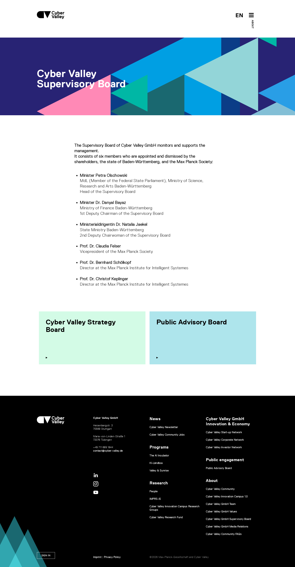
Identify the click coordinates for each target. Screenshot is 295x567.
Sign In (45, 555)
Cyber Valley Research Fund (166, 517)
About (252, 24)
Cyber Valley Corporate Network (225, 439)
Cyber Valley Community (220, 488)
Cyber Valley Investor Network (224, 447)
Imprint (97, 557)
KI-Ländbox (156, 462)
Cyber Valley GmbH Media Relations (227, 526)
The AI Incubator (159, 455)
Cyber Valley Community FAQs (224, 534)
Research (159, 483)
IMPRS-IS (155, 498)
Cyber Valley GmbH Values (221, 511)
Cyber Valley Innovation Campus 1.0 (227, 496)
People (154, 491)
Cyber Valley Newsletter (164, 427)
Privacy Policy (112, 557)
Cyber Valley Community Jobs (167, 434)
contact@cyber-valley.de (108, 450)
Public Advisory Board (191, 322)
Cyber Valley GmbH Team (221, 503)
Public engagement (225, 459)
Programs (159, 447)
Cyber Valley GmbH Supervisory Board (228, 518)
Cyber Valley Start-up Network (224, 432)
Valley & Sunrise (159, 470)
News (155, 418)
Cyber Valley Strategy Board (81, 325)
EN (239, 15)
